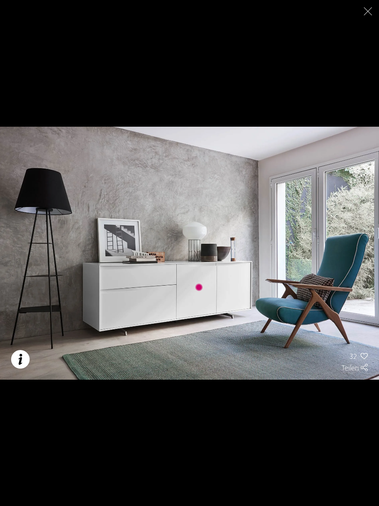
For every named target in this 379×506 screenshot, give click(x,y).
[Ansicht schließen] (367, 11)
